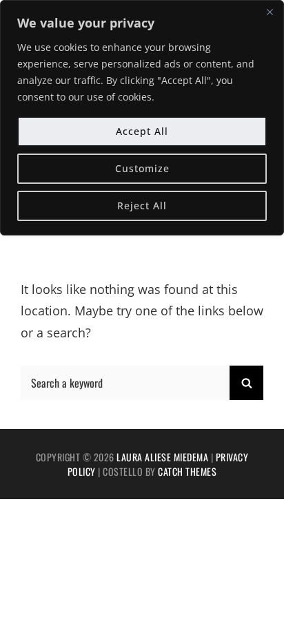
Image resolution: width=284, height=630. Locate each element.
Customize (142, 168)
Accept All (142, 131)
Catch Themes (187, 471)
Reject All (142, 205)
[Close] (269, 11)
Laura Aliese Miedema (162, 457)
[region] (142, 117)
